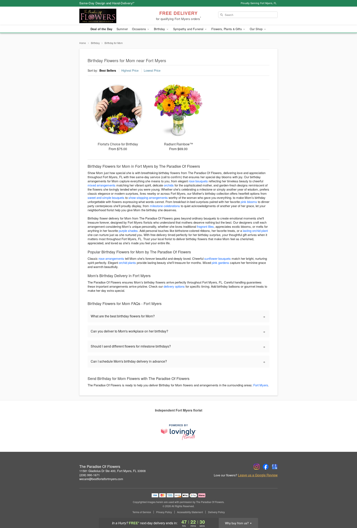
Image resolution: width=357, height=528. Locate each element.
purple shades (128, 230)
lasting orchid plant (255, 230)
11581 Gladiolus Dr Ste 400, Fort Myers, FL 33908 (112, 471)
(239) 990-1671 (89, 475)
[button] (346, 510)
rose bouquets (198, 181)
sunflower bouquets (217, 258)
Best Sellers (107, 70)
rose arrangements (111, 258)
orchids (169, 185)
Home (82, 43)
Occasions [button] (139, 29)
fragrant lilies (205, 226)
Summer (122, 29)
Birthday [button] (160, 29)
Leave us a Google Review (258, 475)
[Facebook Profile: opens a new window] (266, 467)
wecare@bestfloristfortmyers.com (101, 479)
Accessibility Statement (190, 512)
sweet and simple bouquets (106, 197)
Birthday (95, 43)
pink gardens (220, 262)
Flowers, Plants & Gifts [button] (226, 29)
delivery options (174, 286)
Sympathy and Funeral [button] (188, 29)
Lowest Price (152, 70)
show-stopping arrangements (148, 197)
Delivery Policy (216, 512)
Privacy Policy (164, 512)
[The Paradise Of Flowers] (109, 16)
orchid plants (127, 262)
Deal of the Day (101, 29)
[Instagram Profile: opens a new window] (256, 467)
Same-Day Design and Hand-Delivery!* (107, 3)
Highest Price (130, 70)
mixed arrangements (101, 185)
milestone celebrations (165, 206)
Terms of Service (141, 512)
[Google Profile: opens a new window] (275, 467)
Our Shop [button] (256, 29)
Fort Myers (260, 385)
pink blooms (249, 201)
